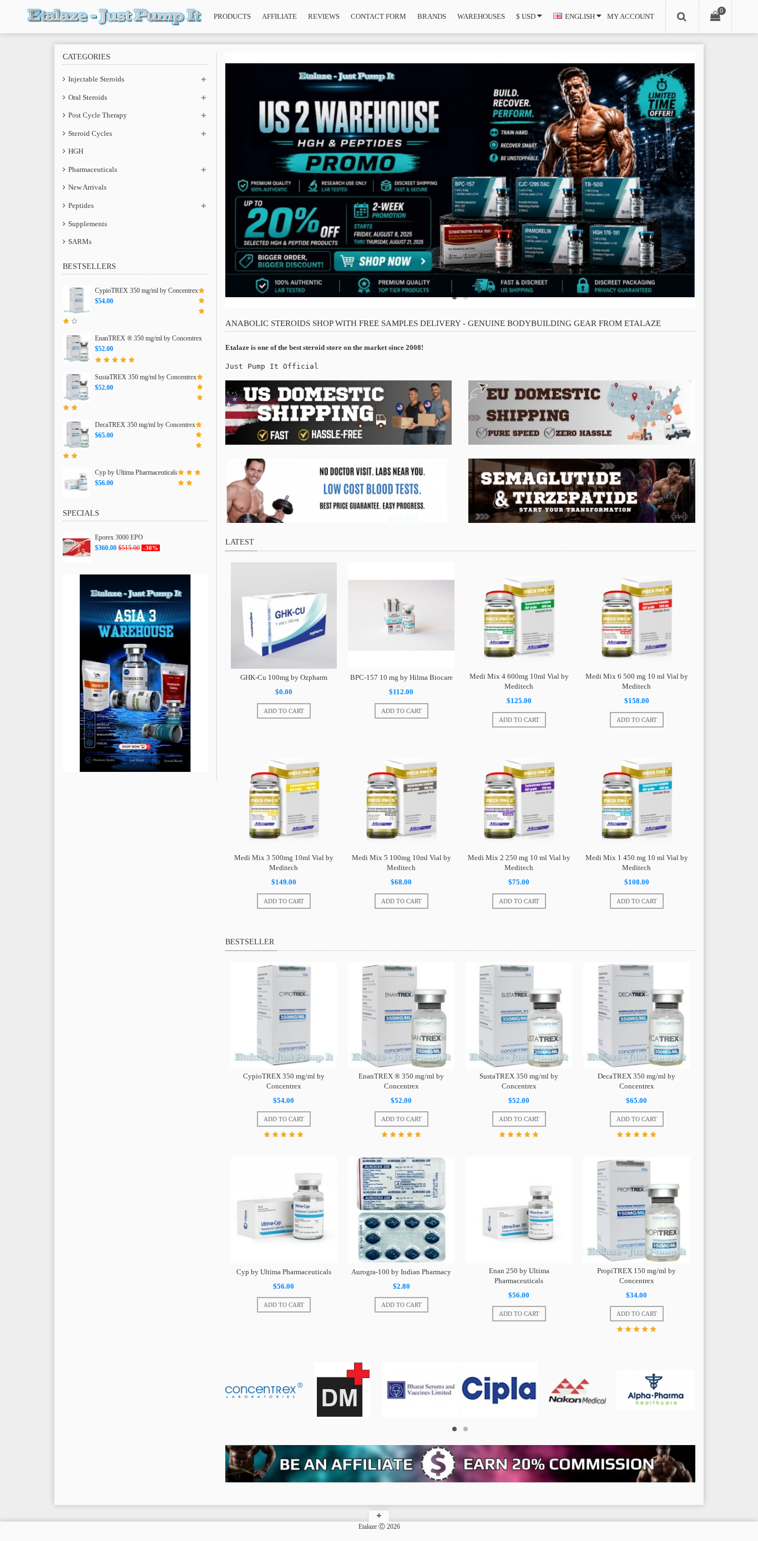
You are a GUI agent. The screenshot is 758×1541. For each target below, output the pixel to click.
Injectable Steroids (96, 79)
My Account (630, 16)
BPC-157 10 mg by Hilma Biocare (401, 677)
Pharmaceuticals (92, 169)
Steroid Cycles (90, 133)
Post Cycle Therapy (97, 115)
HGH (75, 151)
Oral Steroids (87, 97)
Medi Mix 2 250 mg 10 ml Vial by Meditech (519, 862)
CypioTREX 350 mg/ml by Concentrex (146, 290)
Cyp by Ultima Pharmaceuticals (136, 472)
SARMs (80, 241)
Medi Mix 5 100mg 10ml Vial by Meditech (401, 862)
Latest (239, 542)
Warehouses (481, 16)
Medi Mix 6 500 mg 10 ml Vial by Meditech (636, 681)
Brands (431, 16)
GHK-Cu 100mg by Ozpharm (283, 677)
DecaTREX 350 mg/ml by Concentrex (145, 425)
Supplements (87, 224)
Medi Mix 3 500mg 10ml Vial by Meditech (283, 862)
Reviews (324, 16)
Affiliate (279, 16)
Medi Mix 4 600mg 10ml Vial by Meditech (519, 681)
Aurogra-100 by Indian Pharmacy (401, 1272)
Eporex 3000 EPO (119, 537)
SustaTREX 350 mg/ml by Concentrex (145, 377)
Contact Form (378, 16)
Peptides (81, 205)
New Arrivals (87, 187)
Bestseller (249, 942)
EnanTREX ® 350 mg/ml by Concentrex (148, 338)
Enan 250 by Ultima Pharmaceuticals (519, 1276)
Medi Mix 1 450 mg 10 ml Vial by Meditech (636, 862)
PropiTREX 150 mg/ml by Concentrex (636, 1276)
